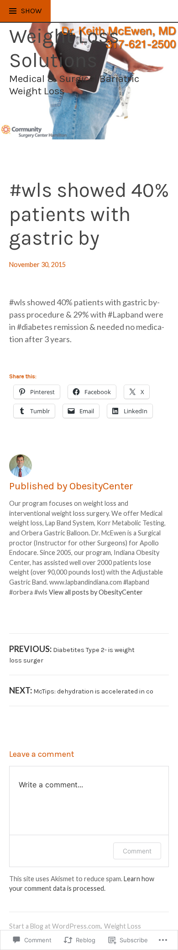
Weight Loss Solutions (64, 48)
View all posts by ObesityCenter (96, 592)
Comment (137, 851)
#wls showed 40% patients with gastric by (89, 214)
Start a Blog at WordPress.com (54, 926)
